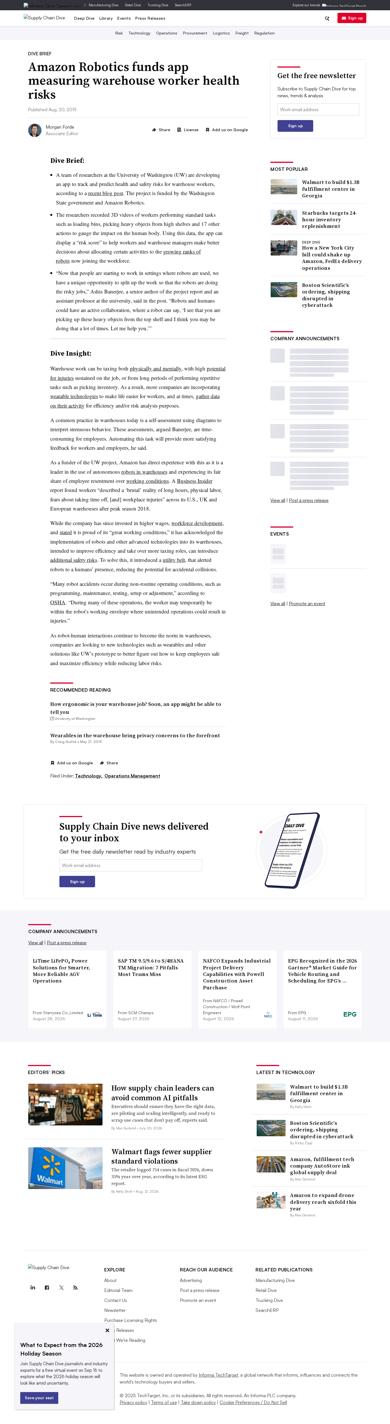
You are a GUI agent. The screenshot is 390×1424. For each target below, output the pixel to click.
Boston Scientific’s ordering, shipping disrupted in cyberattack (326, 295)
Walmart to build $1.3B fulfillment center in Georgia (331, 189)
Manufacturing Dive (103, 5)
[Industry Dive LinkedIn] (33, 1288)
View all (277, 500)
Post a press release (309, 500)
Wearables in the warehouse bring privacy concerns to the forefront (135, 735)
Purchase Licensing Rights (130, 1320)
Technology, (89, 776)
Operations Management (132, 776)
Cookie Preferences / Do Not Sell (253, 1402)
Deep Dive (84, 18)
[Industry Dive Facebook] (47, 1288)
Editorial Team (118, 1290)
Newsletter (115, 1310)
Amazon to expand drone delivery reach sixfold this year (323, 1202)
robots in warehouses (144, 471)
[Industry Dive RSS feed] (75, 1288)
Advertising (191, 1280)
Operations (166, 33)
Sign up (355, 17)
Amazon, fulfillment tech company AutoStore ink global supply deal (322, 1166)
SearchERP (183, 5)
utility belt (174, 559)
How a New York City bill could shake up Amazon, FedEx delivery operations (332, 257)
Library (106, 18)
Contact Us (115, 1300)
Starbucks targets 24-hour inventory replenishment (329, 220)
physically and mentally (155, 368)
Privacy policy (133, 1402)
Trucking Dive (158, 5)
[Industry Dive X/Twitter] (61, 1288)
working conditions (147, 480)
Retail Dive (133, 5)
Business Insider (194, 480)
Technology (139, 33)
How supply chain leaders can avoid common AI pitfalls (162, 1093)
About (110, 1280)
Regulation (264, 33)
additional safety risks (73, 559)
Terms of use (164, 1402)
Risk (119, 33)
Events (124, 18)
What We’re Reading (124, 1340)
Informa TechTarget (218, 1375)
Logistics (221, 33)
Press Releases (150, 18)
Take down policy (198, 1402)
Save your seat (39, 1397)
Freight (242, 33)
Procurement (195, 33)
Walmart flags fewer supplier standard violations (161, 1156)
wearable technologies (74, 396)
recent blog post (105, 193)
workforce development (196, 522)
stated (66, 532)
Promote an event (307, 603)
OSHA (57, 602)
